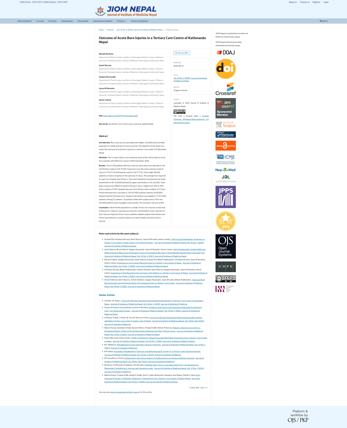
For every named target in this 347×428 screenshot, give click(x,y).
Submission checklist (102, 21)
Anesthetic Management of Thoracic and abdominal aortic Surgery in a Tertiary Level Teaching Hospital (157, 351)
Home (101, 30)
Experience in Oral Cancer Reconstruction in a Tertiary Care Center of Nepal (149, 263)
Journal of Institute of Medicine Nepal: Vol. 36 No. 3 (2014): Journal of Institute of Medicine (142, 355)
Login (326, 2)
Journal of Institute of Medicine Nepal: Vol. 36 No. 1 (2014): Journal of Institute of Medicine (149, 304)
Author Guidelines (139, 21)
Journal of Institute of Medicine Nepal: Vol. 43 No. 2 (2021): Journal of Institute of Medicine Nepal (145, 256)
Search (325, 21)
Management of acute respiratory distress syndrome (139, 344)
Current (40, 21)
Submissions (67, 21)
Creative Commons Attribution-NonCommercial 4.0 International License (191, 119)
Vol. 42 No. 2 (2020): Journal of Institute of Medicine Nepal (140, 30)
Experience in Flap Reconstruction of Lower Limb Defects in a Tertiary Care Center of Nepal (149, 273)
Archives (52, 21)
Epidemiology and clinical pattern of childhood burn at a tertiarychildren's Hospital (160, 358)
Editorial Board (24, 21)
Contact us (305, 2)
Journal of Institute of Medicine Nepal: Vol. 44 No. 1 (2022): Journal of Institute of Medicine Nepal (154, 341)
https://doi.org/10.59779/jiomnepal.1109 (120, 116)
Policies (121, 21)
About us (293, 2)
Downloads (83, 21)
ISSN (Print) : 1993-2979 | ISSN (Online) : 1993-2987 (44, 2)
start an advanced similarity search (124, 392)
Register (316, 2)
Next (202, 387)
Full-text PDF (182, 53)
